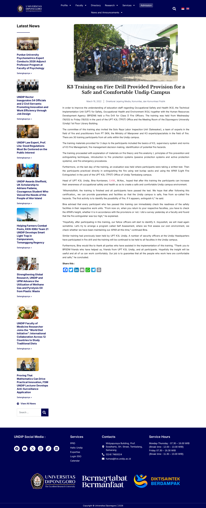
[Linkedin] (56, 448)
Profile (64, 5)
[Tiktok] (48, 448)
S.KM (112, 180)
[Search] (44, 412)
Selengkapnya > (24, 73)
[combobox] (29, 412)
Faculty (79, 5)
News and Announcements (105, 12)
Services (126, 5)
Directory (96, 5)
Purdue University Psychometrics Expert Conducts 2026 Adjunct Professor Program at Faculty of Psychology (31, 61)
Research (110, 5)
